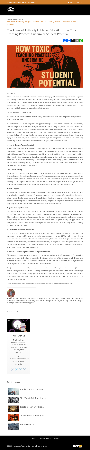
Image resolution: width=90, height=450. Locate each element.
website (19, 364)
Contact (57, 439)
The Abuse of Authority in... (32, 415)
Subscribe (33, 439)
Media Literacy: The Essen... (33, 389)
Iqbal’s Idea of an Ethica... (32, 407)
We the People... (27, 424)
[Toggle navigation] (80, 8)
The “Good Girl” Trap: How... (33, 398)
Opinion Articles (14, 19)
